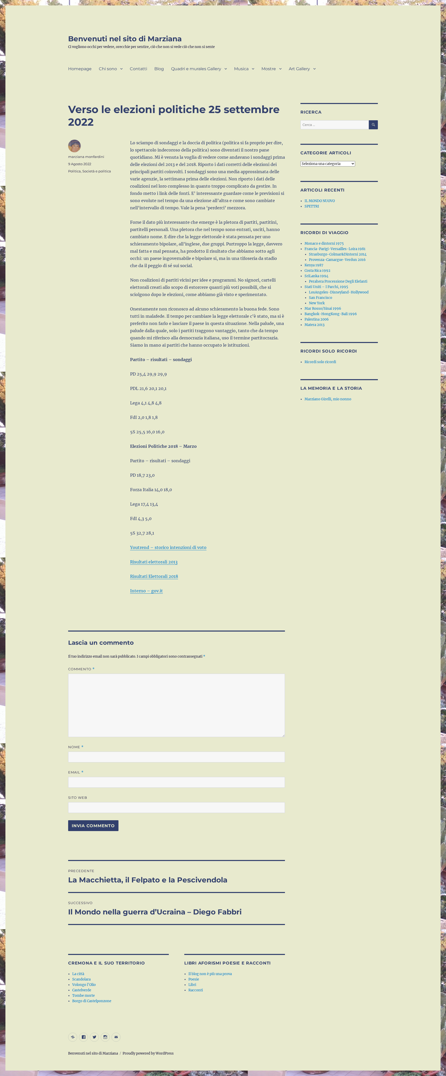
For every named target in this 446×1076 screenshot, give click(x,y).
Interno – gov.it (146, 590)
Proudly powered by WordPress (148, 1053)
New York (317, 303)
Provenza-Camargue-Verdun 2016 (337, 260)
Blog (159, 68)
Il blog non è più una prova (210, 974)
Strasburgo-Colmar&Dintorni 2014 (338, 254)
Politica (74, 171)
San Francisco (320, 298)
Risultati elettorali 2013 (154, 561)
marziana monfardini (86, 157)
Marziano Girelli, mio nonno (328, 399)
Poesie (193, 979)
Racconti (195, 990)
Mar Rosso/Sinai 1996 (323, 308)
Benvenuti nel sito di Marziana (125, 38)
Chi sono (108, 68)
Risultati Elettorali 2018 (154, 576)
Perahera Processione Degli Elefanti (338, 281)
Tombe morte (83, 995)
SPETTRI (312, 206)
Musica (241, 68)
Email (76, 772)
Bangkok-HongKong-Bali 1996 (331, 314)
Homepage (80, 68)
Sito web (77, 797)
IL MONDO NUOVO (320, 201)
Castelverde (81, 990)
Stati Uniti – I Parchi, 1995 (326, 287)
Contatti (138, 68)
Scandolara (81, 979)
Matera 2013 (314, 325)
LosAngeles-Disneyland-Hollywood (339, 292)
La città (78, 974)
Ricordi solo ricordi (320, 362)
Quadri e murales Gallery (196, 68)
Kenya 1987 (314, 265)
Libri (192, 985)
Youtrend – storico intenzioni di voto (168, 547)
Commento (81, 669)
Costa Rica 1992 (317, 270)
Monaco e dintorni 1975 (324, 243)
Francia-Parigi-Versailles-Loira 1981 (335, 249)
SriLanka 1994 (316, 276)
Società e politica (96, 171)
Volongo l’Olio (84, 985)
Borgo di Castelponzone (91, 1001)
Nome (76, 747)
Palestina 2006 (317, 319)
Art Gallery (299, 68)
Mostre (268, 68)
